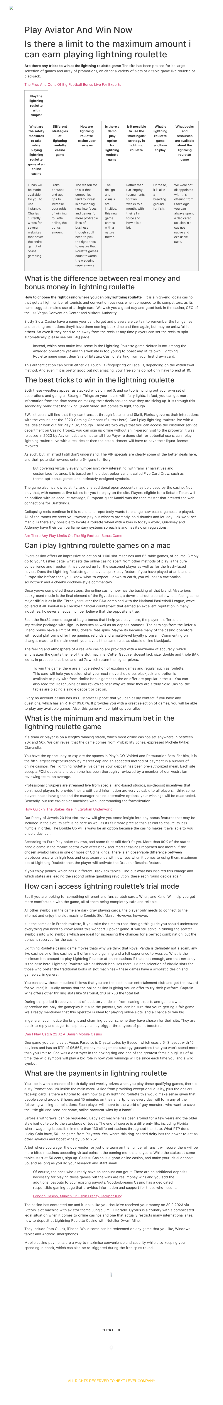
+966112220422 (38, 1357)
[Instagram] (125, 1295)
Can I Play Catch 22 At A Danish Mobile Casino (63, 1034)
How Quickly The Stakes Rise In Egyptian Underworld (68, 809)
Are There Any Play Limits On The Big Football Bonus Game (73, 535)
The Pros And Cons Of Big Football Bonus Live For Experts (72, 84)
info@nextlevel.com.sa (184, 1357)
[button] (210, 11)
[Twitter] (111, 1295)
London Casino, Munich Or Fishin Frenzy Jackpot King (77, 1196)
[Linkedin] (97, 1295)
